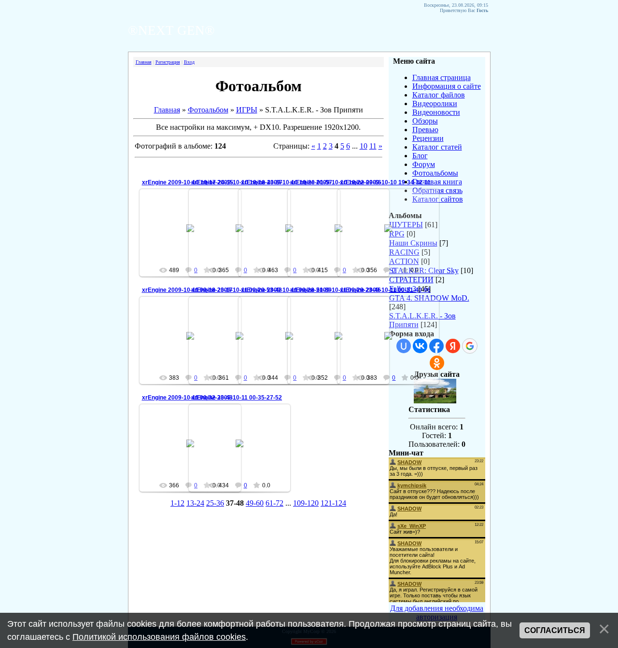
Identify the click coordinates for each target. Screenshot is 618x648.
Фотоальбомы (435, 173)
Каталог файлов (438, 95)
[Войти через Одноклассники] (437, 363)
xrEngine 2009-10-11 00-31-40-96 (385, 290)
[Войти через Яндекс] (453, 346)
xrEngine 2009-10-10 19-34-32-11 (385, 182)
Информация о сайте (446, 86)
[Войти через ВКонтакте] (420, 346)
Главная (144, 62)
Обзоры (425, 121)
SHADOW (392, 236)
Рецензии (428, 138)
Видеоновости (436, 112)
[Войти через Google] (470, 346)
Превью (425, 129)
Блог (420, 156)
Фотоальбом (208, 110)
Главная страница (441, 77)
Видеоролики (434, 103)
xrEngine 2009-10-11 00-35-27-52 (236, 397)
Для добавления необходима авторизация (436, 612)
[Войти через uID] (403, 346)
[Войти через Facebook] (436, 346)
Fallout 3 (402, 289)
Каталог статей (437, 147)
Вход (189, 62)
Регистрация (167, 62)
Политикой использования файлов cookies (159, 637)
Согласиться (554, 630)
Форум (423, 164)
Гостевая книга (437, 182)
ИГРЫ (246, 110)
